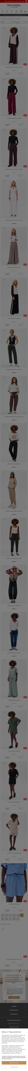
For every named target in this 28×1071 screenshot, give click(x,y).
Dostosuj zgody (14, 1066)
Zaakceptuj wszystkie (14, 1062)
